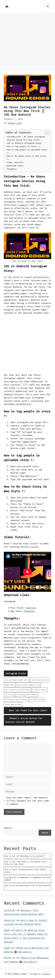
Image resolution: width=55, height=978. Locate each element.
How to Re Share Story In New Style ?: (26, 158)
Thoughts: (12, 169)
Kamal (7, 930)
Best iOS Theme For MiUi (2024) (16, 680)
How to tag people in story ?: (23, 146)
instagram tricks (16, 673)
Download (31, 607)
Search (8, 828)
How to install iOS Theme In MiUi (17, 690)
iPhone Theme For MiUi (13, 704)
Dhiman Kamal (9, 685)
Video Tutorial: (15, 162)
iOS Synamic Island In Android (16, 699)
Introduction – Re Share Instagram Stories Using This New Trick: (26, 138)
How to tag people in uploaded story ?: (27, 151)
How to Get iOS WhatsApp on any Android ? (25, 856)
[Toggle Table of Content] (45, 133)
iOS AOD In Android (39, 690)
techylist (9, 910)
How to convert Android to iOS (28, 685)
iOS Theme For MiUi (37, 699)
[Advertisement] (27, 42)
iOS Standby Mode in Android (26, 695)
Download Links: (15, 165)
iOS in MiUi (9, 695)
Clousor (46, 974)
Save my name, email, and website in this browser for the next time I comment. (28, 800)
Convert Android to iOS (39, 680)
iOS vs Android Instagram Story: (24, 143)
